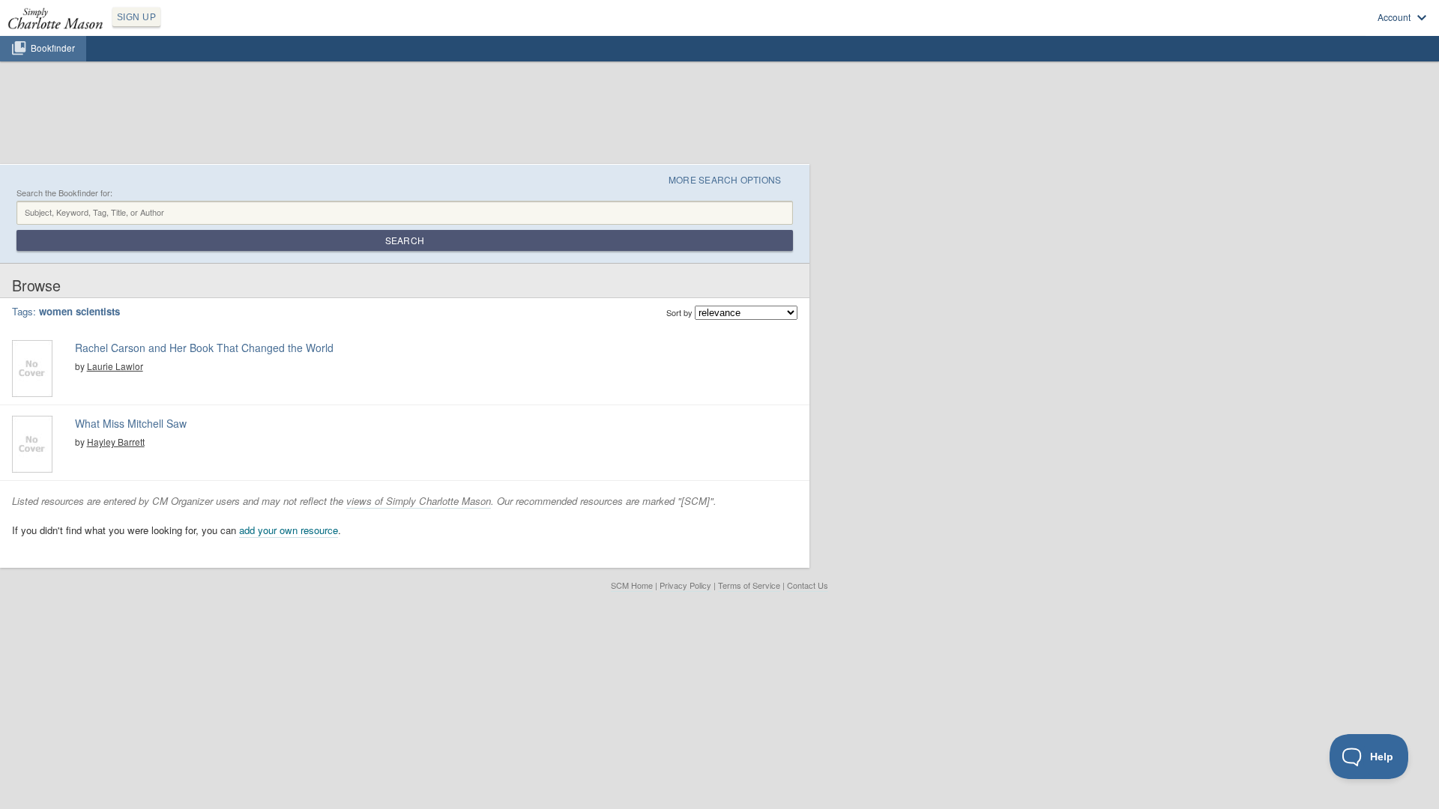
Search (404, 240)
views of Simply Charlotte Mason (418, 501)
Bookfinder (53, 48)
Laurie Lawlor (115, 366)
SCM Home (632, 585)
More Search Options (725, 179)
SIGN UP (136, 17)
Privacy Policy (685, 585)
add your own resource (288, 530)
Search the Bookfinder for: (64, 193)
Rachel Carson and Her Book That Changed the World (204, 347)
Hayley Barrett (116, 441)
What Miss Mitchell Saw (131, 423)
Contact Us (807, 585)
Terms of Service (749, 585)
